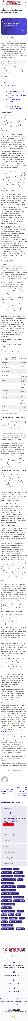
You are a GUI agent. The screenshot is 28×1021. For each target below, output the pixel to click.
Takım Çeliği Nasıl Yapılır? (10, 85)
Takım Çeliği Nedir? (9, 82)
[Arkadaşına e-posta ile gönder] (14, 770)
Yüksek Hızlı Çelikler (14, 106)
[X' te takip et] (15, 955)
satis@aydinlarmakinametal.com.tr (14, 975)
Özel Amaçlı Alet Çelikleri (16, 108)
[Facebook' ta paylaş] (10, 770)
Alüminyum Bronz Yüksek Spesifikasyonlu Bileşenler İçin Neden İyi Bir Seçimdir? (20, 791)
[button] (26, 3)
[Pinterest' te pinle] (15, 770)
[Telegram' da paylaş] (19, 770)
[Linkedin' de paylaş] (17, 770)
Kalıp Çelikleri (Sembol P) (16, 99)
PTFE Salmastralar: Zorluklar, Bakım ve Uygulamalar (7, 791)
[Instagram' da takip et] (13, 955)
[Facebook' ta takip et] (11, 955)
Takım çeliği (4, 756)
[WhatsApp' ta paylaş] (8, 770)
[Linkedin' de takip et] (16, 955)
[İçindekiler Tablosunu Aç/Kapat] (2, 81)
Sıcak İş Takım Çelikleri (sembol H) (18, 104)
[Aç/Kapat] (3, 808)
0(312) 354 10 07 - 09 (14, 983)
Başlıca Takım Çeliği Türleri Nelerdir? (13, 88)
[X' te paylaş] (12, 770)
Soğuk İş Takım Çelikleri (15, 101)
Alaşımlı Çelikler (6, 8)
